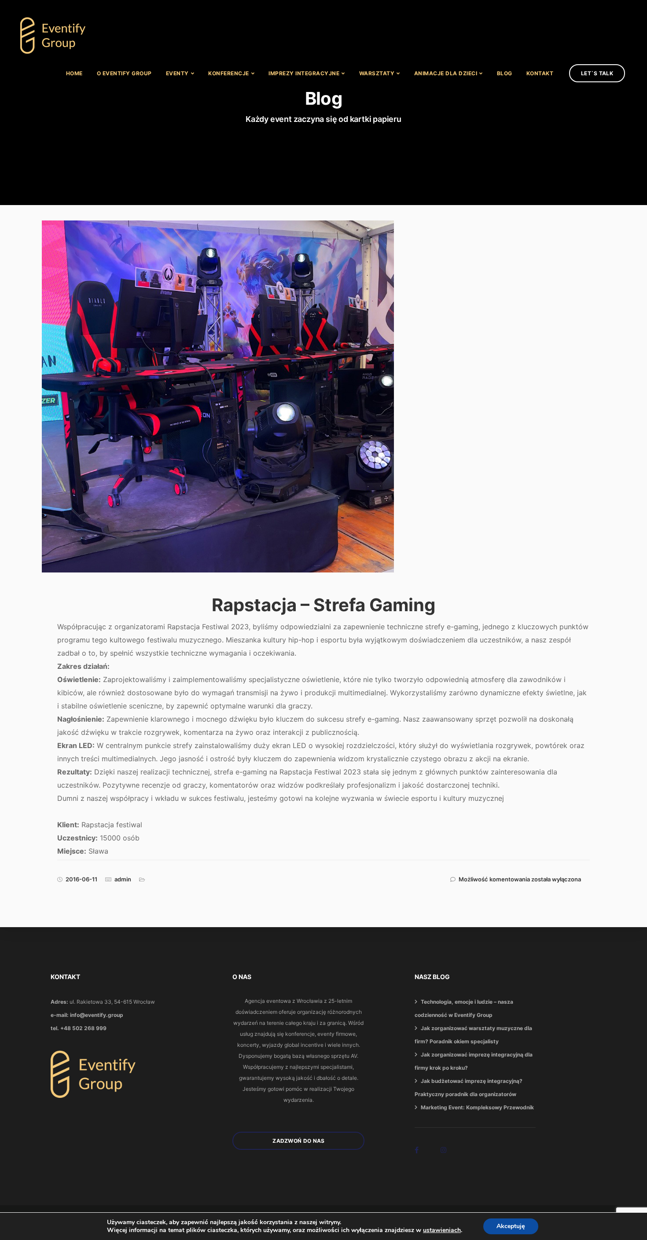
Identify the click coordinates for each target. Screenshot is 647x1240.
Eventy (177, 73)
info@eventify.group (96, 1015)
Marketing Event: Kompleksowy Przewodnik (477, 1107)
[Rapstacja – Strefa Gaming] (225, 410)
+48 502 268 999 (83, 1028)
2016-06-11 (81, 879)
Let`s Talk (597, 73)
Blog (504, 73)
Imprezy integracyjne (303, 73)
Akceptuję (510, 1226)
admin (122, 879)
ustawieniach (442, 1230)
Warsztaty (377, 73)
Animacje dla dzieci (446, 73)
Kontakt (540, 73)
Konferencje (228, 73)
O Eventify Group (124, 73)
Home (74, 73)
